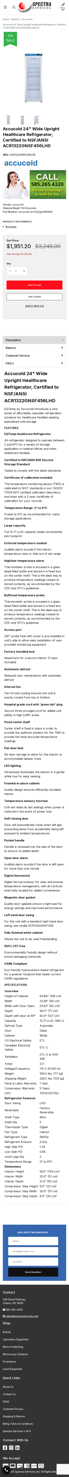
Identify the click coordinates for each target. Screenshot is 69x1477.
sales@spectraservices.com (22, 1316)
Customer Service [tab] (18, 355)
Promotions (9, 1361)
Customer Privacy (13, 1408)
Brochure (11, 226)
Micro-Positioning (13, 1346)
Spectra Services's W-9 (17, 1431)
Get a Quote (34, 296)
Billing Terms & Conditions (18, 1423)
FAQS (6, 1401)
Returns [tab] (11, 348)
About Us (8, 1386)
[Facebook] (5, 1447)
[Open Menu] (5, 7)
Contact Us (9, 1394)
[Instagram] (11, 1447)
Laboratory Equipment (15, 1339)
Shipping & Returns (14, 1416)
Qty (9, 263)
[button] (8, 120)
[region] (34, 120)
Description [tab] (13, 340)
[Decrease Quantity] (10, 271)
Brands (7, 1331)
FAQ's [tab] (10, 363)
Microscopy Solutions (15, 1354)
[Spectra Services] (34, 6)
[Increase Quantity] (24, 271)
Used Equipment (12, 1368)
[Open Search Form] (14, 7)
